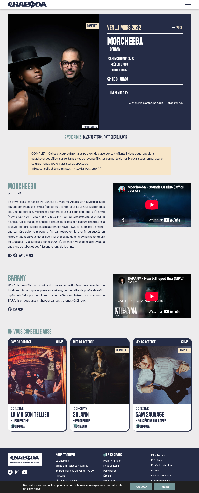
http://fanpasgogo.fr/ (87, 168)
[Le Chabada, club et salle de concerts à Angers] (27, 4)
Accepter (141, 487)
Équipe (107, 475)
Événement (117, 93)
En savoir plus (32, 488)
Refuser (164, 487)
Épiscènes (156, 460)
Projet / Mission (112, 460)
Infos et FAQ (175, 102)
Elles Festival (158, 455)
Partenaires (109, 470)
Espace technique (161, 475)
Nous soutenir (111, 465)
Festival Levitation (161, 465)
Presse (155, 470)
